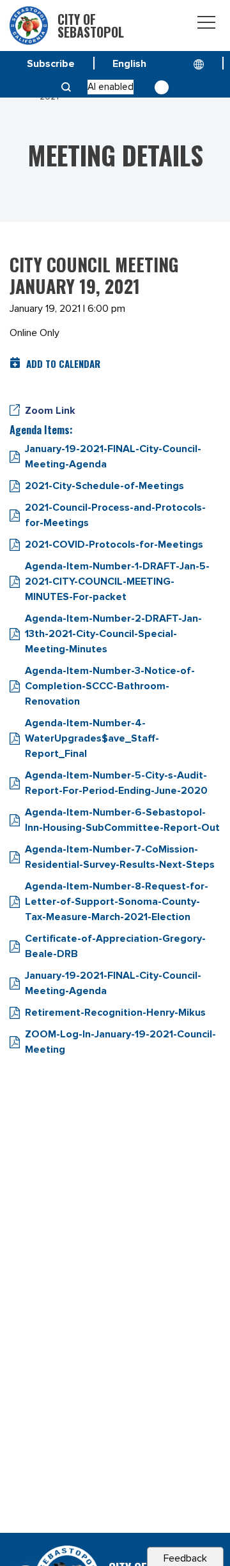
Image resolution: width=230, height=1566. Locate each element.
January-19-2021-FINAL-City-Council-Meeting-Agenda (113, 457)
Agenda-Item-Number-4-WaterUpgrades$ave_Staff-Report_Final (92, 738)
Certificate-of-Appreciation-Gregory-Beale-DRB (115, 946)
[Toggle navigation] (206, 24)
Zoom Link (50, 410)
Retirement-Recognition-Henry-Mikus (115, 1012)
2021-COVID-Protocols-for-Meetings (114, 544)
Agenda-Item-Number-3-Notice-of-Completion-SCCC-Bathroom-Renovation (110, 686)
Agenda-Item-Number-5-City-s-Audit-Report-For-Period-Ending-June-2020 (116, 783)
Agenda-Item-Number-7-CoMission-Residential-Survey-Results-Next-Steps (120, 857)
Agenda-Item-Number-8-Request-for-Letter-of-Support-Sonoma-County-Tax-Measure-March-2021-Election (116, 901)
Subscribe (51, 63)
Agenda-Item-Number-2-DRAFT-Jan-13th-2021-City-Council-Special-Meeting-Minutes (113, 633)
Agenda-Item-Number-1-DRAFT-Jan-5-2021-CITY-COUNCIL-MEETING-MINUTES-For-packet (117, 581)
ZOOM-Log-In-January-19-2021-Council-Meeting (120, 1042)
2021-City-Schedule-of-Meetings (104, 485)
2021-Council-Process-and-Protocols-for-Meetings (115, 515)
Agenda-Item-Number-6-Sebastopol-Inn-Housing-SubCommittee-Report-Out (122, 820)
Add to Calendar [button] (63, 363)
